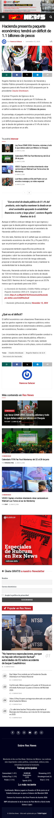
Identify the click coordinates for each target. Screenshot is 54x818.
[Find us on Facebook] (13, 733)
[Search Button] (51, 17)
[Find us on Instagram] (24, 733)
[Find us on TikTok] (36, 733)
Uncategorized (43, 777)
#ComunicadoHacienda (38, 295)
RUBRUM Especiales (27, 774)
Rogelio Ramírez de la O (35, 353)
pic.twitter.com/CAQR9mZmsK (16, 298)
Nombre (5, 578)
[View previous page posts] (25, 192)
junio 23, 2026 (20, 151)
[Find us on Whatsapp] (41, 733)
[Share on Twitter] (27, 75)
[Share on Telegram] (37, 75)
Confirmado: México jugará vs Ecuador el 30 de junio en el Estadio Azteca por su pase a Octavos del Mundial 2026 (30, 687)
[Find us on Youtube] (30, 733)
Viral (42, 780)
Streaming (42, 773)
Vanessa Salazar (16, 41)
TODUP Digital (41, 813)
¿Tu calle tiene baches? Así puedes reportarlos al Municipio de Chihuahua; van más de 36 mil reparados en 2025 (29, 711)
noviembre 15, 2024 (33, 41)
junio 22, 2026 (20, 161)
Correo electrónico (9, 587)
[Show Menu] (3, 17)
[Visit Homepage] (27, 17)
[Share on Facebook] (17, 75)
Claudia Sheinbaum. (20, 91)
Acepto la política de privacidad (16, 595)
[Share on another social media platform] (47, 75)
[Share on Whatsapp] (7, 75)
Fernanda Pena (9, 463)
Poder (6, 780)
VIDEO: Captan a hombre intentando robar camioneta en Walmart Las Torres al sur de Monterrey (32, 169)
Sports (24, 781)
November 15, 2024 (40, 303)
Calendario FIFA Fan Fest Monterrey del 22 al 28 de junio (25, 459)
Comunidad (9, 411)
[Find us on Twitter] (18, 733)
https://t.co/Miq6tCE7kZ (19, 295)
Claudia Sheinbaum (16, 353)
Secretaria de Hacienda (12, 356)
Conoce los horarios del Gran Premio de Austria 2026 (27, 797)
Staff (8, 421)
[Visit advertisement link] (27, 6)
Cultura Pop (6, 777)
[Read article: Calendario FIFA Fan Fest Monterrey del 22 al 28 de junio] (7, 159)
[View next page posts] (29, 192)
